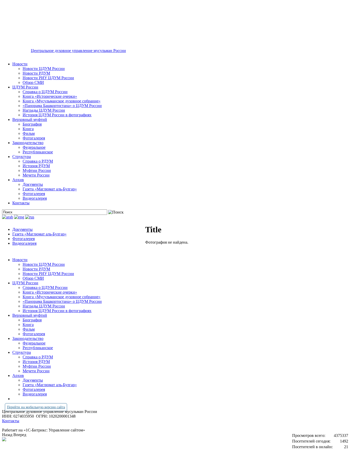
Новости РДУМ (36, 73)
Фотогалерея (34, 138)
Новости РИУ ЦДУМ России (48, 78)
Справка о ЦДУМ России (45, 92)
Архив (18, 180)
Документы (33, 184)
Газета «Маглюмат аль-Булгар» (50, 189)
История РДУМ (36, 166)
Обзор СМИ (33, 82)
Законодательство (27, 142)
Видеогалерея (35, 198)
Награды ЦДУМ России (44, 110)
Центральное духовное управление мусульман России (78, 50)
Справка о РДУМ (38, 161)
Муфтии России (37, 170)
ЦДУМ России (25, 87)
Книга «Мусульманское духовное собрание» (61, 101)
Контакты (21, 203)
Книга (28, 129)
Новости (19, 64)
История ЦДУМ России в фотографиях (57, 115)
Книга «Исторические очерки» (50, 96)
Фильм (29, 133)
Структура (21, 156)
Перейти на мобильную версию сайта (36, 407)
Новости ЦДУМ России (44, 68)
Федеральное (34, 147)
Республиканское (38, 152)
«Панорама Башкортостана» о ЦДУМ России (62, 105)
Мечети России (36, 175)
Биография (32, 124)
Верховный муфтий (29, 119)
